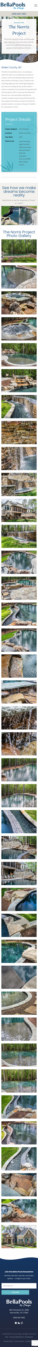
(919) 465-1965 (19, 13)
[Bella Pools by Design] (19, 1303)
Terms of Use (19, 1341)
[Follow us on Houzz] (19, 1323)
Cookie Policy (29, 1341)
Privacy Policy (8, 1341)
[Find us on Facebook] (16, 1323)
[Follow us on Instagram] (22, 1323)
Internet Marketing (16, 1337)
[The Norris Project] (19, 251)
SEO (6, 1337)
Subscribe (15, 1292)
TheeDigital (29, 1337)
